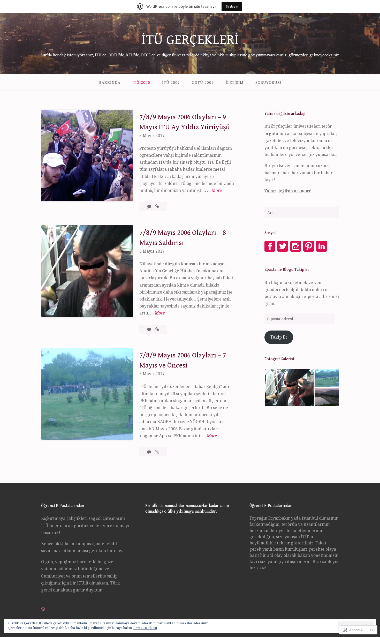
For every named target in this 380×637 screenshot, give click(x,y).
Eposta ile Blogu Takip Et (286, 269)
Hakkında (109, 82)
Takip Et (278, 337)
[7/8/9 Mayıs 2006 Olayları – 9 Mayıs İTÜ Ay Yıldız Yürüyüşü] (157, 206)
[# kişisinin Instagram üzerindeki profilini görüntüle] (295, 246)
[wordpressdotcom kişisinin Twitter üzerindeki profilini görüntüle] (282, 246)
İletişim (235, 82)
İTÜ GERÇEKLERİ (190, 40)
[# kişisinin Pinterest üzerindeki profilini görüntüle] (308, 246)
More (217, 190)
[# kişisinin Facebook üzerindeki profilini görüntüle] (269, 246)
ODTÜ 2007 (203, 82)
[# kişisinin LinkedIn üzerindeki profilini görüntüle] (321, 246)
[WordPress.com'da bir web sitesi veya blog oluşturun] (43, 609)
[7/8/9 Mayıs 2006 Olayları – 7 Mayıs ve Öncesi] (157, 452)
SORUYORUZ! (268, 82)
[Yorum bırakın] (150, 206)
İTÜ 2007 (171, 82)
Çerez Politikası (145, 628)
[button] (289, 387)
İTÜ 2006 (141, 82)
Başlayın (232, 6)
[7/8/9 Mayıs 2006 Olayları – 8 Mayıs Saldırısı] (157, 329)
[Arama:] (301, 212)
